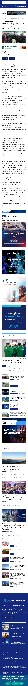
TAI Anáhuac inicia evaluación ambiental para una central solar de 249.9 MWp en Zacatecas (14, 467)
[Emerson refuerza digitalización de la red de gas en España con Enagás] (5, 414)
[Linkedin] (8, 617)
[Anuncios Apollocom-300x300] (13, 273)
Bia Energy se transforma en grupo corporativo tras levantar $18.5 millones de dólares (17, 583)
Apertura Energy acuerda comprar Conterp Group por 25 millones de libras (18, 635)
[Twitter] (6, 58)
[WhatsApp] (13, 58)
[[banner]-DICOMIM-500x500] (14, 246)
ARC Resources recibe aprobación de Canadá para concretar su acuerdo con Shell (18, 551)
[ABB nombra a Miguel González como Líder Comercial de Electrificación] (5, 406)
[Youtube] (14, 617)
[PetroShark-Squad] (14, 444)
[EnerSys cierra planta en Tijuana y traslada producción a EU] (5, 384)
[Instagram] (5, 617)
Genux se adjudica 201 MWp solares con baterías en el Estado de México (18, 566)
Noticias (6, 16)
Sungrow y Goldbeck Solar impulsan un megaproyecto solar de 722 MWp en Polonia (13, 672)
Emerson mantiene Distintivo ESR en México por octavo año (18, 398)
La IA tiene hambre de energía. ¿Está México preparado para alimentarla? (18, 642)
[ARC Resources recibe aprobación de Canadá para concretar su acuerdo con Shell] (5, 551)
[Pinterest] (10, 58)
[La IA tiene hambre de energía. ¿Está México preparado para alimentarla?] (5, 642)
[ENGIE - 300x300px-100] (14, 329)
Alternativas (11, 16)
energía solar (5, 218)
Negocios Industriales (14, 385)
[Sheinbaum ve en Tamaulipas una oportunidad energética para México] (5, 543)
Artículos (3, 471)
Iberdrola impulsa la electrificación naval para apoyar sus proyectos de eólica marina (14, 666)
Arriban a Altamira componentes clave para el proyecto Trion (18, 627)
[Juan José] (3, 52)
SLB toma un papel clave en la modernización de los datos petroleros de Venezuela (17, 558)
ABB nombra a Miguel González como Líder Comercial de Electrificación (17, 406)
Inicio (3, 16)
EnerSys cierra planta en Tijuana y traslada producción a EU (18, 383)
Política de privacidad (17, 683)
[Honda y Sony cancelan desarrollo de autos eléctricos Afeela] (5, 391)
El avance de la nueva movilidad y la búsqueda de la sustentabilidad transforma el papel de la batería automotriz (14, 361)
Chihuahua (8, 216)
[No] (26, 680)
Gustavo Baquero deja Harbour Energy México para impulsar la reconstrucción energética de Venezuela (13, 526)
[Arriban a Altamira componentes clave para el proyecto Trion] (5, 627)
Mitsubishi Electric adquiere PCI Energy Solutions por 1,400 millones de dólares (13, 657)
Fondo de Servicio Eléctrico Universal (10, 220)
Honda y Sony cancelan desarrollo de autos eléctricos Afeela (18, 390)
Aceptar (8, 683)
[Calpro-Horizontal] (14, 50)
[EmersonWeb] (14, 16)
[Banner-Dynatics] (14, 301)
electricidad (15, 216)
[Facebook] (3, 58)
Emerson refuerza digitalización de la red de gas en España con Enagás (18, 413)
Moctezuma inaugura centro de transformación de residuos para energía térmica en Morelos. (17, 376)
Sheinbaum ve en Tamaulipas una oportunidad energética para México (17, 543)
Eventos (12, 379)
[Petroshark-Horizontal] (14, 214)
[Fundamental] (14, 2)
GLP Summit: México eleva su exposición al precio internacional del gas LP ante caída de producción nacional (18, 575)
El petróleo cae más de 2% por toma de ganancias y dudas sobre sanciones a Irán (14, 653)
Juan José (8, 52)
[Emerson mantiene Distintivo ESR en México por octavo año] (5, 399)
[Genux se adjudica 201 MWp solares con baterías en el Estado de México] (5, 567)
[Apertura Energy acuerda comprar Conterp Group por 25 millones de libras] (5, 635)
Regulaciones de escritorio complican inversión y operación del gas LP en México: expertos (14, 497)
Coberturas (4, 366)
